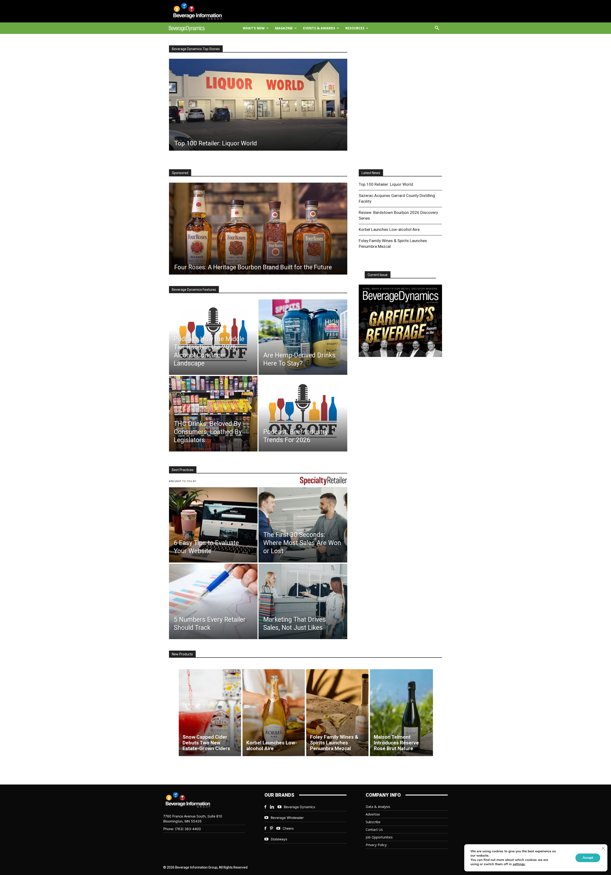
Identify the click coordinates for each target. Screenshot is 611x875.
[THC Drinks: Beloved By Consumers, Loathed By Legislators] (213, 413)
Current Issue (378, 275)
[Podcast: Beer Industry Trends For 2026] (302, 413)
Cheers (288, 828)
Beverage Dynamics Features (194, 290)
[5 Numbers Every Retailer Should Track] (213, 601)
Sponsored (180, 173)
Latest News (371, 173)
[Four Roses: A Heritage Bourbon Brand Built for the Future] (258, 229)
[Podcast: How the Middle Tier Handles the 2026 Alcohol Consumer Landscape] (213, 337)
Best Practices (183, 470)
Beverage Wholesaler (287, 818)
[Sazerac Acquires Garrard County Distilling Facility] (258, 105)
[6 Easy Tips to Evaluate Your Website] (213, 525)
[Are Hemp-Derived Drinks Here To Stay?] (302, 337)
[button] (437, 28)
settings (519, 864)
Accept (588, 857)
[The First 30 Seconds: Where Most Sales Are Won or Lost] (302, 525)
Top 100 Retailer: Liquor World (386, 184)
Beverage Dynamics (299, 807)
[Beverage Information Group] (202, 11)
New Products (182, 654)
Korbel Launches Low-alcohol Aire (389, 229)
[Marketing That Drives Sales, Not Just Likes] (302, 601)
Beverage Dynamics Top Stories (196, 49)
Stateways (279, 839)
